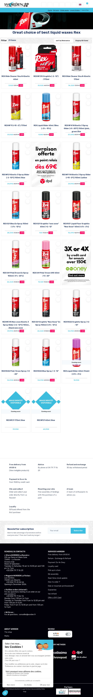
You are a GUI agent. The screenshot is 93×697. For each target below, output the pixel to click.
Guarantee (52, 590)
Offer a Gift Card (54, 598)
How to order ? (54, 582)
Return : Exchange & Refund (59, 558)
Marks (6, 636)
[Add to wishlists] (27, 47)
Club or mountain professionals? (61, 586)
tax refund (52, 594)
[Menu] (70, 632)
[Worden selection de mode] (74, 4)
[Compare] (27, 53)
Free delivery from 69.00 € (59, 555)
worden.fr (12, 594)
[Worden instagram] (10, 621)
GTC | (7, 689)
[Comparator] (68, 4)
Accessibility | (37, 689)
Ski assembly (53, 574)
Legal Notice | (26, 689)
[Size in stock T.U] (15, 59)
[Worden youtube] (20, 621)
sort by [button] (63, 40)
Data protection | (15, 689)
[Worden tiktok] (5, 621)
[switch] (68, 634)
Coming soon (76, 362)
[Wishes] (62, 4)
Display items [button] (81, 40)
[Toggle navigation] (43, 4)
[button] (49, 4)
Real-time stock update (57, 578)
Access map (9, 562)
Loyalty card (53, 566)
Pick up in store (54, 570)
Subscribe (78, 531)
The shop (8, 632)
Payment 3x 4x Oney (56, 562)
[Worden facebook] (15, 621)
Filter (4, 40)
